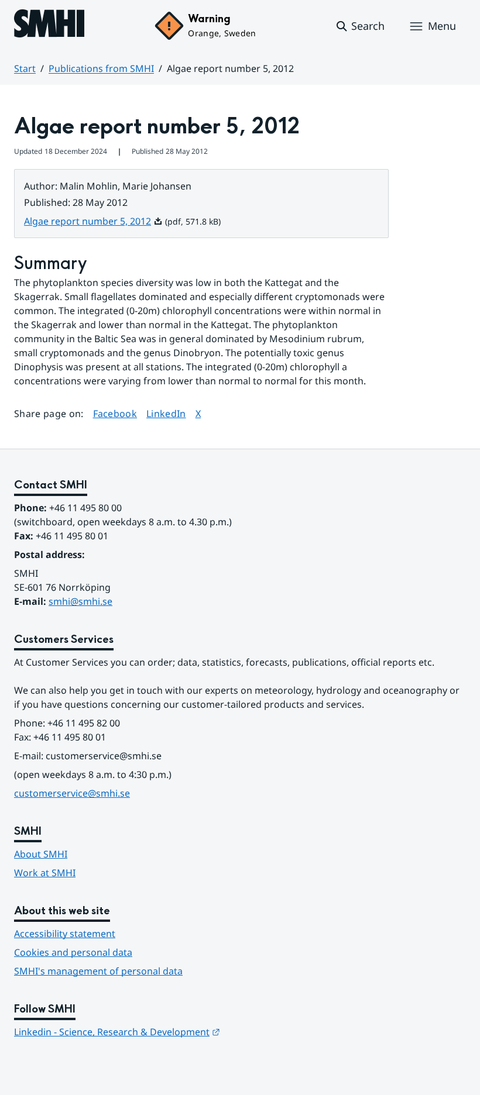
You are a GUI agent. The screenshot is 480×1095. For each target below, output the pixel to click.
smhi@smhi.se (80, 601)
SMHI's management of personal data (98, 971)
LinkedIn (166, 413)
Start (25, 68)
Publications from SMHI (101, 68)
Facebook (115, 413)
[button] (360, 26)
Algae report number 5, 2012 (93, 221)
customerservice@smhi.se (72, 793)
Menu (442, 26)
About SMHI (40, 854)
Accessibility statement (64, 933)
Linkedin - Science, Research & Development (117, 1031)
